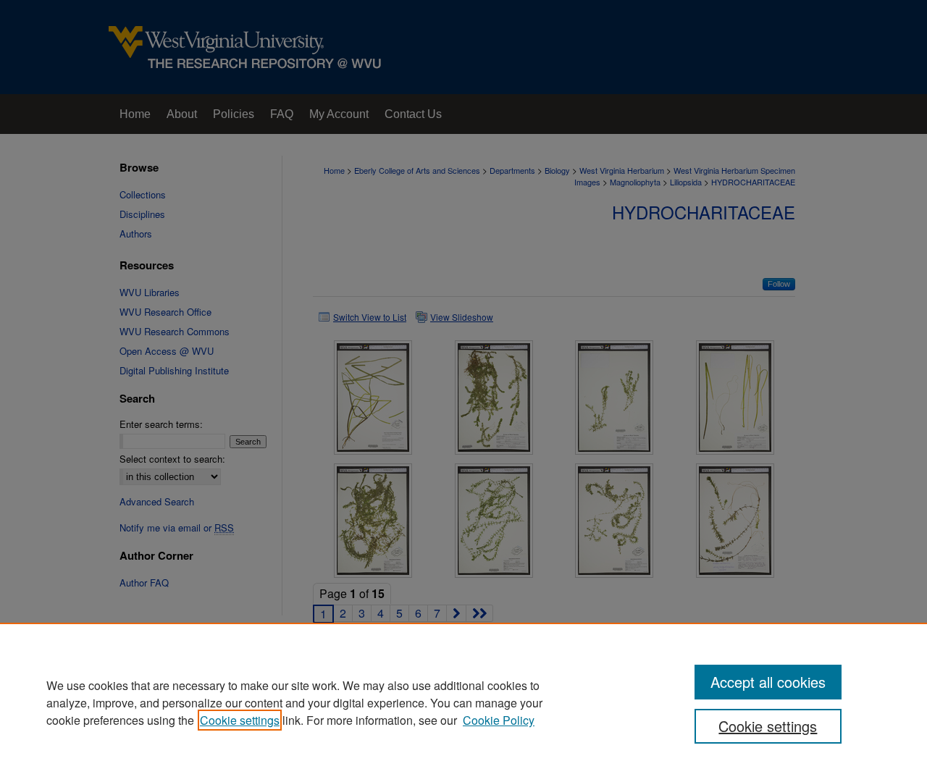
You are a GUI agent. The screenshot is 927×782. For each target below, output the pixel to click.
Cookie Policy (498, 720)
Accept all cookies (768, 681)
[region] (463, 702)
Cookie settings (240, 720)
